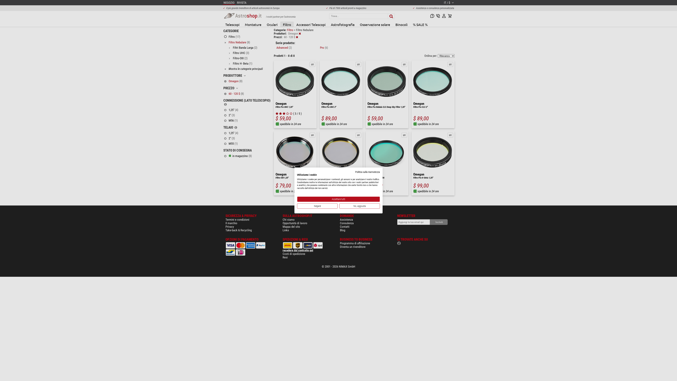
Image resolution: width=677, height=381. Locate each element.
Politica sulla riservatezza (367, 172)
